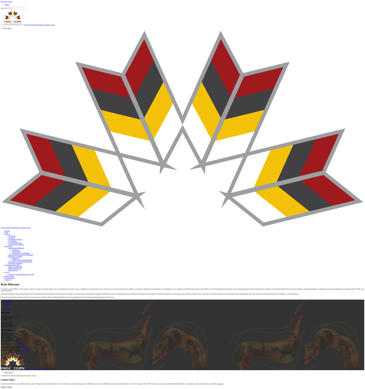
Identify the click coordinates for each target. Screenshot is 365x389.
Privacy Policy (9, 372)
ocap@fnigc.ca (25, 350)
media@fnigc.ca (25, 347)
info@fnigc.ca (16, 344)
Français (7, 231)
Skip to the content (6, 1)
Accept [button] (9, 387)
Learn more (220, 384)
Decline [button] (4, 387)
